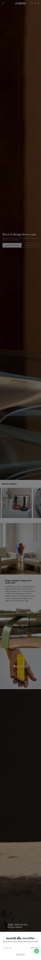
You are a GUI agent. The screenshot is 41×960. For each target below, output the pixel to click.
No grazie (20, 954)
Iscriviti (34, 948)
